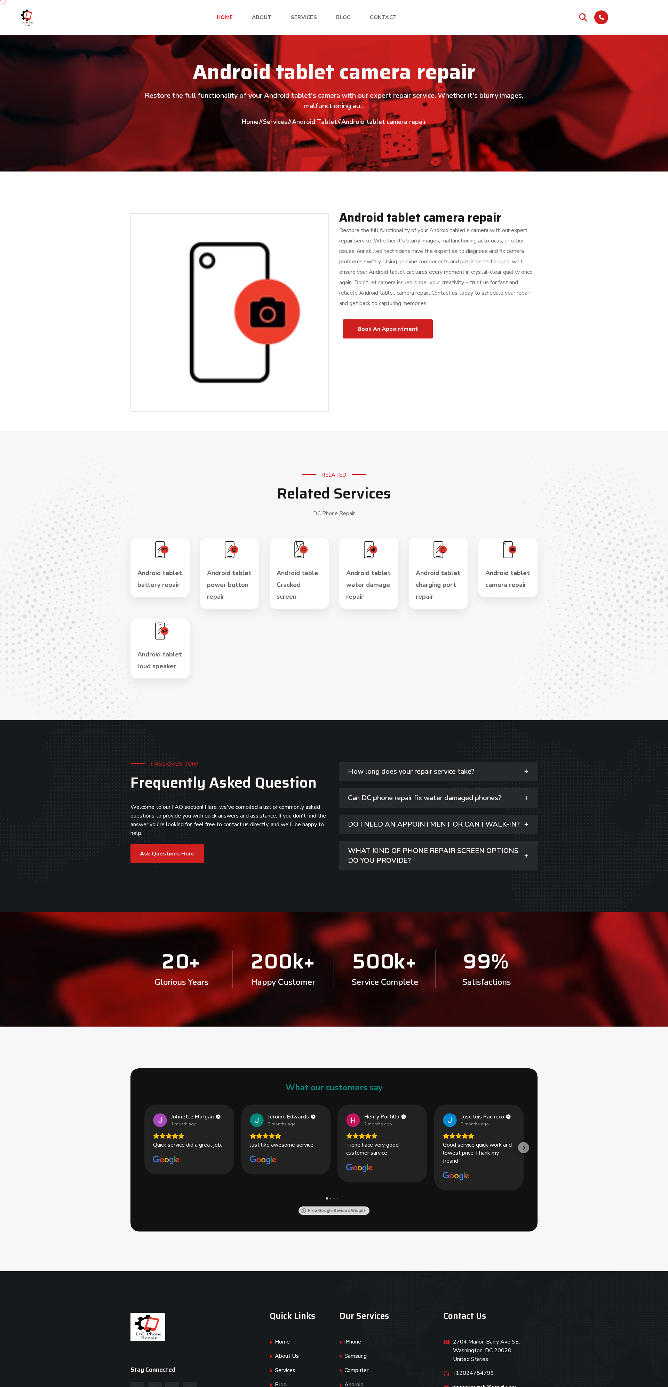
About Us (287, 1356)
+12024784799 (630, 21)
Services (304, 17)
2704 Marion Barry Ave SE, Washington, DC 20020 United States (486, 1350)
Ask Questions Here (167, 854)
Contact (383, 17)
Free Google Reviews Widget (336, 1210)
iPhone (352, 1342)
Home (225, 17)
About (262, 17)
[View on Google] (160, 1120)
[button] (144, 1147)
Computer (356, 1370)
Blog (343, 17)
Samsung (355, 1356)
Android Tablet (314, 122)
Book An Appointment (388, 329)
